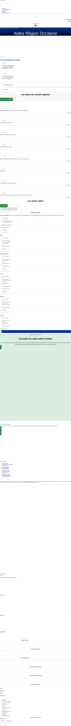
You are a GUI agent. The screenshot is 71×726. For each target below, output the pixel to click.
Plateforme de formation (5, 6)
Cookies (1, 575)
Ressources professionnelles (6, 3)
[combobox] (11, 721)
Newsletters (4, 5)
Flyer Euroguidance (3, 461)
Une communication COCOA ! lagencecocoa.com (8, 577)
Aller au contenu (2, 0)
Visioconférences (4, 4)
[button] (35, 331)
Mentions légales (3, 573)
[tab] (6, 99)
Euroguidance (4, 2)
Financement (35, 23)
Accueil (1, 688)
